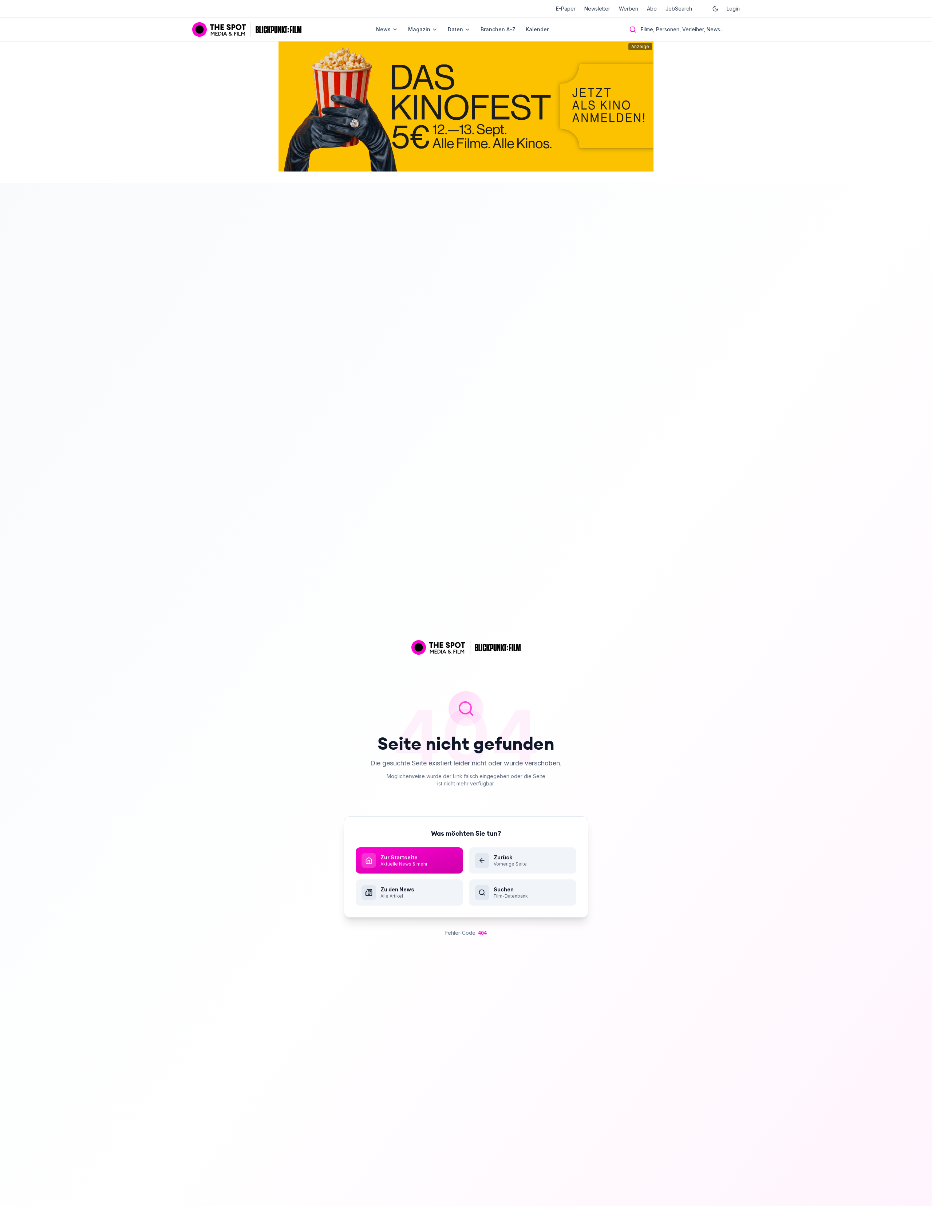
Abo (652, 8)
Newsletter (597, 8)
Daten (455, 29)
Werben (628, 8)
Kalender (537, 29)
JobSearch (679, 8)
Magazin (419, 29)
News (383, 29)
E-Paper (566, 8)
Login (733, 8)
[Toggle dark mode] (715, 8)
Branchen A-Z (498, 29)
